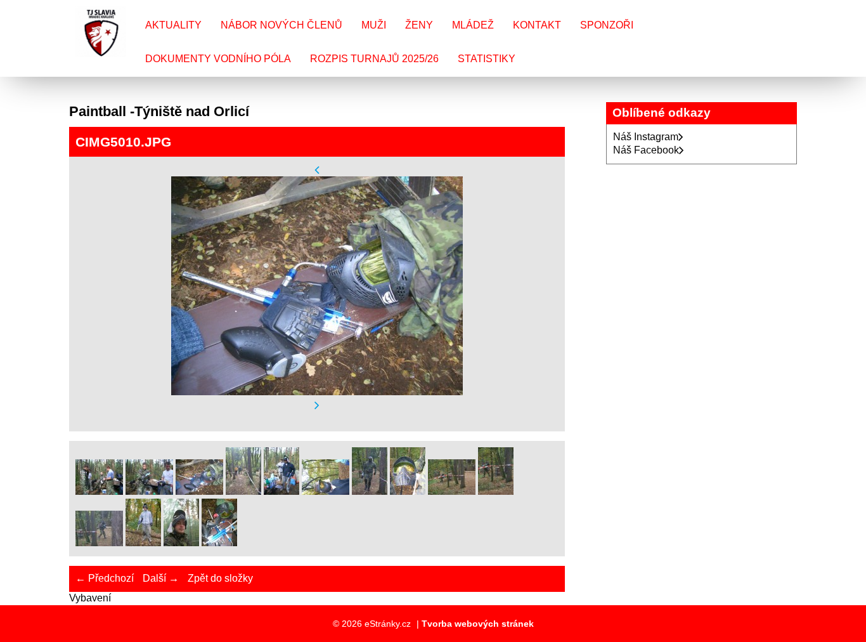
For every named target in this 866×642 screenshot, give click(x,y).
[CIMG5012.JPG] (281, 491)
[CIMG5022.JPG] (219, 542)
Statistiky (486, 58)
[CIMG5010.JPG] (199, 491)
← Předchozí (104, 578)
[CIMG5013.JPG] (325, 491)
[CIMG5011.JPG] (243, 491)
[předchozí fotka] (317, 169)
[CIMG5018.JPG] (99, 542)
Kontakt (537, 25)
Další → (161, 578)
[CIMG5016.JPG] (451, 491)
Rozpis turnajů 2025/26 (374, 58)
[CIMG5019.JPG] (143, 542)
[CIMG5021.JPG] (181, 542)
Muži (373, 25)
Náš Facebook (646, 150)
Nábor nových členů (281, 25)
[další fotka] (317, 405)
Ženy (419, 25)
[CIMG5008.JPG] (99, 491)
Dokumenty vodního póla (218, 58)
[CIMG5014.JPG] (369, 491)
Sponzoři (606, 25)
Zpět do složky (220, 578)
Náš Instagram (645, 136)
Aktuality (173, 25)
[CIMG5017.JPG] (496, 491)
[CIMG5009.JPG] (149, 491)
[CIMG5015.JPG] (407, 491)
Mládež (473, 25)
